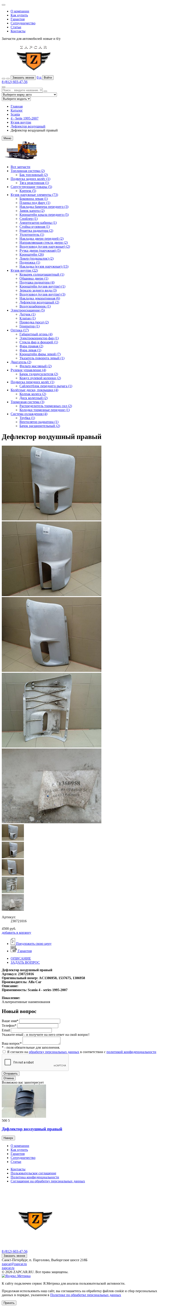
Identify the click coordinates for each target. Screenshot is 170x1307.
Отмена (9, 1078)
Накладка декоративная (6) (39, 298)
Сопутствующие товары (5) (31, 187)
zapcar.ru (8, 1268)
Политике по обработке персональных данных (85, 1295)
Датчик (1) (27, 314)
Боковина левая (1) (33, 199)
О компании (20, 11)
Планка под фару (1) (34, 203)
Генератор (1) (29, 326)
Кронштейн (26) (31, 254)
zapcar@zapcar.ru (14, 1264)
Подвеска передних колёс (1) (32, 382)
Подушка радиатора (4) (36, 282)
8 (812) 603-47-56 (14, 82)
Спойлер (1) (28, 218)
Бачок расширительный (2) (39, 426)
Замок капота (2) (31, 211)
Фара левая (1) (30, 350)
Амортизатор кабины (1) (38, 222)
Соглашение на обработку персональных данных (48, 1181)
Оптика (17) (20, 330)
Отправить (11, 1073)
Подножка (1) (29, 262)
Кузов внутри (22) (24, 270)
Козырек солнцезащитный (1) (41, 274)
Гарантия (18, 19)
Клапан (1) (27, 318)
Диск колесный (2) (33, 398)
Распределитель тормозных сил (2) (45, 406)
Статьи (16, 27)
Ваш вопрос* (12, 1043)
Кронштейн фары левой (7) (40, 354)
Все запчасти (20, 167)
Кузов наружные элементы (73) (34, 195)
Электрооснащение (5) (28, 310)
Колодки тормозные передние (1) (44, 410)
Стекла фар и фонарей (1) (38, 342)
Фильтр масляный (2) (35, 366)
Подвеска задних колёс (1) (30, 179)
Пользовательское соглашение (33, 1173)
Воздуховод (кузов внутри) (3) (42, 294)
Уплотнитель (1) (31, 234)
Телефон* (9, 1025)
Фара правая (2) (31, 346)
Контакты (18, 31)
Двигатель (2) (21, 362)
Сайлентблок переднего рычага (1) (45, 386)
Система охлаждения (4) (29, 414)
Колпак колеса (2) (32, 394)
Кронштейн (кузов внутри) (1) (42, 286)
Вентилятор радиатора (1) (38, 422)
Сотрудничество (23, 23)
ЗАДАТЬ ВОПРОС (25, 962)
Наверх (8, 1138)
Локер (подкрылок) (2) (36, 258)
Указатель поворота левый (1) (41, 358)
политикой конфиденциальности (131, 1052)
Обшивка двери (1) (33, 278)
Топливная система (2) (28, 171)
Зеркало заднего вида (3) (38, 290)
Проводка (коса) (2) (34, 322)
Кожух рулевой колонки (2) (40, 378)
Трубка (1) (27, 418)
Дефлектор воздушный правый (32, 1129)
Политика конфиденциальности (35, 1177)
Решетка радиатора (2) (36, 230)
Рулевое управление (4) (28, 370)
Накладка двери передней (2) (41, 238)
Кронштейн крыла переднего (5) (44, 215)
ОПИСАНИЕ (21, 958)
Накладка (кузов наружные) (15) (43, 266)
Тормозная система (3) (27, 402)
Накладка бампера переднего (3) (43, 207)
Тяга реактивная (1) (34, 183)
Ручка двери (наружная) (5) (40, 250)
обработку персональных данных (54, 1052)
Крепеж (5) (27, 191)
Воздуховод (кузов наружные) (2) (44, 246)
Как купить (19, 15)
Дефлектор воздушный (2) (39, 302)
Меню (7, 138)
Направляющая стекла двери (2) (43, 242)
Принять (9, 1303)
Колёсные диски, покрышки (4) (34, 390)
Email (6, 1030)
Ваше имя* (10, 1021)
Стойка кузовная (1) (34, 226)
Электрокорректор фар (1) (39, 338)
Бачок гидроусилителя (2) (38, 374)
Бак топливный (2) (33, 175)
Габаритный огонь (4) (35, 334)
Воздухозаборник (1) (35, 306)
